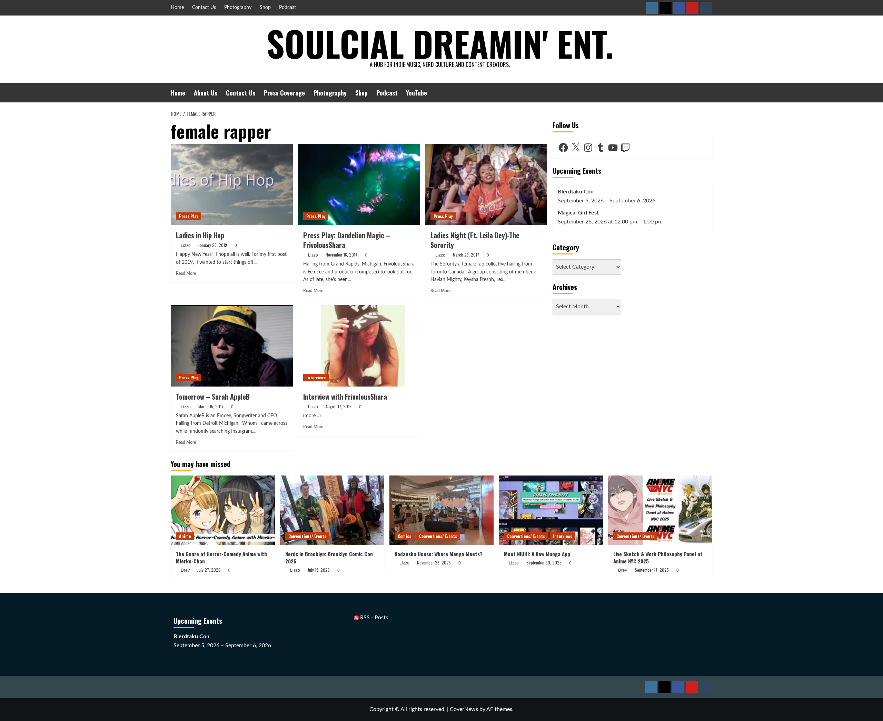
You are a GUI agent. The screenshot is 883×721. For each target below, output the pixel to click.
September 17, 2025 (652, 570)
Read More (186, 273)
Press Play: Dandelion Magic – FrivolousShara (346, 240)
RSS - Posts (373, 617)
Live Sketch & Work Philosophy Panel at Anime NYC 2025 (658, 557)
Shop (265, 7)
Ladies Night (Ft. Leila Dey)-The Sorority (474, 240)
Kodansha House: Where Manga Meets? (439, 554)
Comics (404, 536)
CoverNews (464, 709)
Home (177, 7)
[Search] (708, 93)
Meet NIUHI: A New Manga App (537, 554)
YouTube (416, 92)
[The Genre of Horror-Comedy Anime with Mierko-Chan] (223, 510)
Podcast (287, 7)
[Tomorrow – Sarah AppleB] (232, 346)
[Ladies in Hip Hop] (232, 184)
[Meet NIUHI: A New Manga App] (551, 510)
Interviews (316, 377)
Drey (185, 570)
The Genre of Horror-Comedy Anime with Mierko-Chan (221, 557)
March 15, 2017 (211, 406)
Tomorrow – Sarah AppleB (213, 396)
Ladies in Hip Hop (200, 235)
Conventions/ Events (307, 536)
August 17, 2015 (338, 406)
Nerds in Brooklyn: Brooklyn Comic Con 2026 (329, 557)
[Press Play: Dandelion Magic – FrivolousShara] (359, 184)
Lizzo (186, 245)
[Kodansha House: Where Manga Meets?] (441, 510)
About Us (205, 92)
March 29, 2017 (466, 255)
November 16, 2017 (341, 255)
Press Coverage (284, 92)
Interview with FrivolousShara (345, 396)
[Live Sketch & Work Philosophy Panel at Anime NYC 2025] (660, 510)
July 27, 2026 (208, 570)
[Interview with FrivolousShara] (359, 346)
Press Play (188, 216)
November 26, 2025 (434, 562)
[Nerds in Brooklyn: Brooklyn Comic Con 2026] (332, 510)
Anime (185, 536)
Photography (237, 7)
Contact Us (204, 7)
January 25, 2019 (212, 245)
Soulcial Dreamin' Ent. (440, 43)
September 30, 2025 (544, 562)
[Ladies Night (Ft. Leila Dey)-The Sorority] (486, 184)
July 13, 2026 (319, 570)
